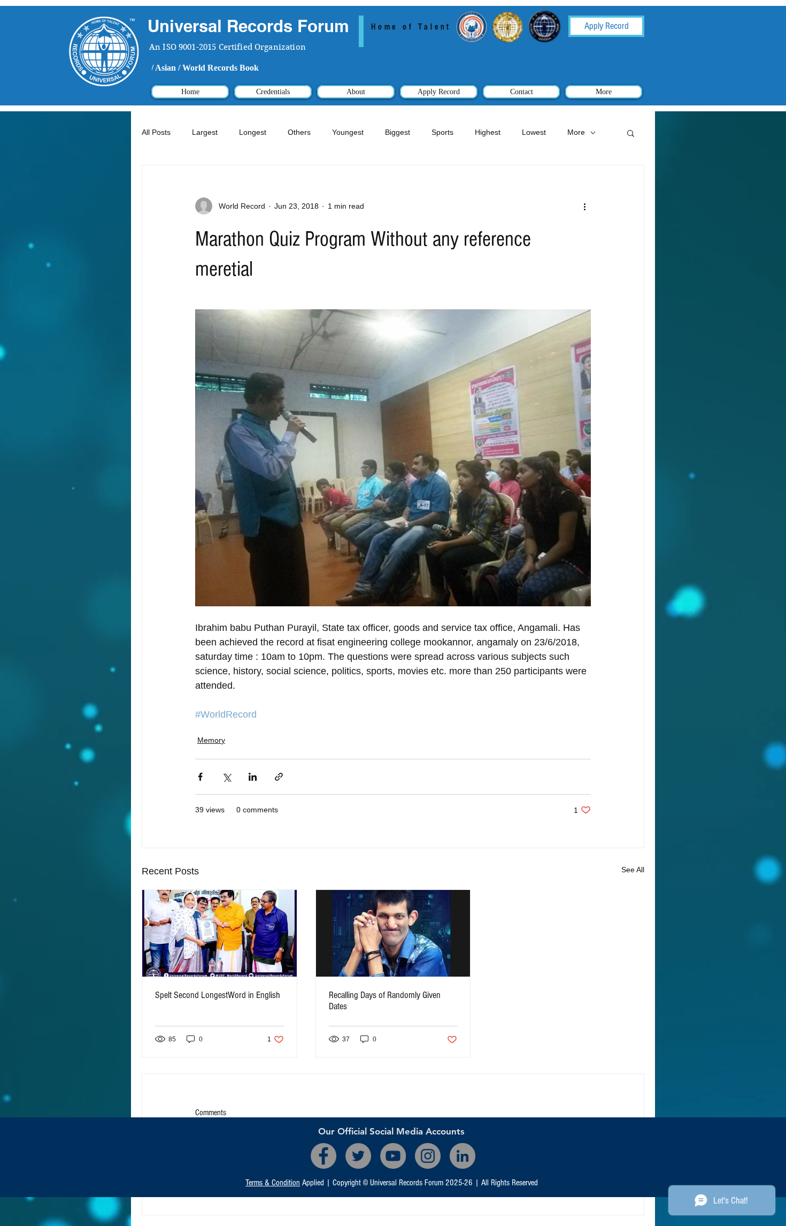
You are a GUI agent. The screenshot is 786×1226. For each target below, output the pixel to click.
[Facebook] (323, 1156)
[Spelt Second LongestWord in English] (219, 933)
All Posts (156, 132)
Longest (252, 132)
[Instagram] (428, 1156)
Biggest (397, 132)
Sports (442, 132)
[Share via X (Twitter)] (226, 777)
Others (299, 132)
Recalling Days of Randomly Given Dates (385, 1000)
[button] (631, 132)
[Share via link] (279, 777)
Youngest (348, 132)
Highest (487, 132)
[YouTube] (393, 1156)
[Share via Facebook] (200, 777)
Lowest (534, 132)
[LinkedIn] (462, 1156)
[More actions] (584, 206)
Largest (205, 132)
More (576, 132)
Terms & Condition (272, 1182)
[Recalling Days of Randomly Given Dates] (393, 933)
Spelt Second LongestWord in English (217, 995)
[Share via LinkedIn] (253, 777)
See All (632, 869)
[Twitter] (358, 1156)
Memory (211, 740)
